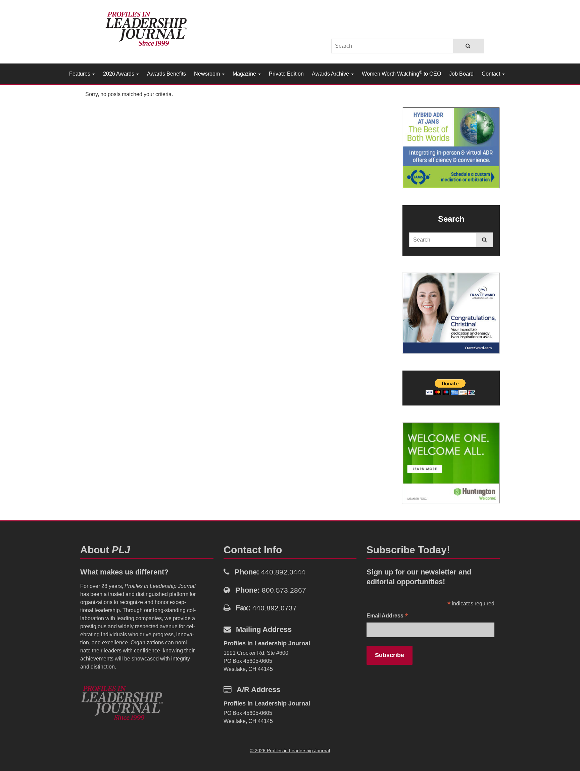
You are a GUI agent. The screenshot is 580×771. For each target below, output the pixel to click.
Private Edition (286, 74)
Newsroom (207, 74)
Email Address (387, 616)
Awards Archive (331, 74)
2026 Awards (119, 74)
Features (80, 74)
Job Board (461, 74)
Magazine (245, 74)
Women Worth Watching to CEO (401, 73)
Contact (491, 74)
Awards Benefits (166, 74)
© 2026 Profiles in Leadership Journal (290, 750)
